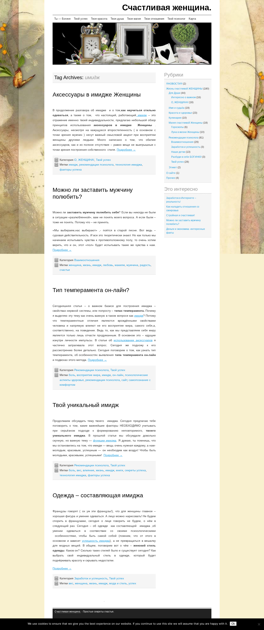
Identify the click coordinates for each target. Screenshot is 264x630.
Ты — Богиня (62, 18)
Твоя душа (117, 18)
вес (79, 470)
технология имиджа (128, 164)
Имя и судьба (176, 107)
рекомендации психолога (96, 164)
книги (119, 470)
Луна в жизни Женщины (185, 132)
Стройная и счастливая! (180, 215)
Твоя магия (134, 18)
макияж (120, 265)
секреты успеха (135, 470)
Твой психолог (176, 18)
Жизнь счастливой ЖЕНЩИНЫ (184, 88)
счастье (65, 269)
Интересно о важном (183, 97)
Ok (233, 623)
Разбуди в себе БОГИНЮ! (186, 156)
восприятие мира (88, 375)
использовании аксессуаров (133, 340)
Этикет (173, 167)
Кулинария (175, 117)
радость (145, 265)
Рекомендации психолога (91, 370)
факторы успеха (71, 169)
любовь (108, 265)
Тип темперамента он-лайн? (91, 290)
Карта (192, 18)
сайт (124, 380)
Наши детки (178, 151)
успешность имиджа (96, 540)
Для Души (174, 93)
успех (132, 583)
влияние (88, 470)
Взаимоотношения (86, 260)
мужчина (132, 265)
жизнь (87, 265)
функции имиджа (105, 440)
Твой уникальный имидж (86, 405)
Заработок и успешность (90, 578)
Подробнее (126, 149)
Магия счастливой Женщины (186, 122)
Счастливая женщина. (166, 7)
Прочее (170, 178)
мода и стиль (118, 583)
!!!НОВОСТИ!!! (174, 83)
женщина (75, 265)
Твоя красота (99, 18)
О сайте (171, 173)
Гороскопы (177, 127)
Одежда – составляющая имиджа (98, 495)
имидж (141, 115)
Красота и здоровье (180, 112)
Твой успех (81, 18)
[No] (259, 624)
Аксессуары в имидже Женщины (97, 94)
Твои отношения (154, 18)
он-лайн (117, 375)
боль (72, 375)
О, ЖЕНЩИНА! (84, 159)
